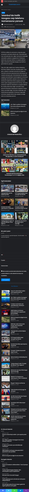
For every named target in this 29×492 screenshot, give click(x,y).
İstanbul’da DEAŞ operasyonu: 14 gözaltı (7, 207)
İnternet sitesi (4, 265)
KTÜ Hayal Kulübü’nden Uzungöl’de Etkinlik (21, 193)
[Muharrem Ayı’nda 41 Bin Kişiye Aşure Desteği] (21, 215)
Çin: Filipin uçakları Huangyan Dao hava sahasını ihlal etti (19, 298)
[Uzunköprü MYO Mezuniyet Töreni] (6, 404)
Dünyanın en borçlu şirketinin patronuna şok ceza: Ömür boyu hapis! (19, 410)
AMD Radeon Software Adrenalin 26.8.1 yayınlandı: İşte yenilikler (18, 312)
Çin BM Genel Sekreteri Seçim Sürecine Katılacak (19, 396)
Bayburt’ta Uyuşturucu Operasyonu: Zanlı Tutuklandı (19, 377)
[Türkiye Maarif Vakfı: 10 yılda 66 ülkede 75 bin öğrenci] (7, 215)
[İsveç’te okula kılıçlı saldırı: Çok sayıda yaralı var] (6, 293)
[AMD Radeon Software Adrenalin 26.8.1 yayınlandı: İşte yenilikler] (6, 312)
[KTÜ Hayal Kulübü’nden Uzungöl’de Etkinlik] (21, 188)
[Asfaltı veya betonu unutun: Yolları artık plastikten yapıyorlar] (6, 418)
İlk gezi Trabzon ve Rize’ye (18, 383)
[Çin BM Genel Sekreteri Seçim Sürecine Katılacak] (6, 398)
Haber (9, 9)
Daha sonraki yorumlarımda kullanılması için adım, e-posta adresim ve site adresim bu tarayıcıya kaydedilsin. (14, 273)
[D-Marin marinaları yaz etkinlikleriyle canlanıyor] (6, 306)
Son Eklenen (14, 286)
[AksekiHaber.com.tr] (14, 4)
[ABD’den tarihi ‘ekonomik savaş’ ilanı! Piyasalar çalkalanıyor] (6, 326)
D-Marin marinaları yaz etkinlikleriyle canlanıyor (14, 1)
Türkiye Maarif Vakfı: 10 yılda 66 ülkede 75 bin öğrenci (7, 222)
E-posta (3, 260)
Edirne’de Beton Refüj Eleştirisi (19, 357)
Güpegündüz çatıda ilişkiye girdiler (6, 193)
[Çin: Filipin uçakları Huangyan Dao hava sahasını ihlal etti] (5, 106)
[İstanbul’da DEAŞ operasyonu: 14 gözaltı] (7, 202)
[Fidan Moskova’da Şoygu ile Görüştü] (6, 391)
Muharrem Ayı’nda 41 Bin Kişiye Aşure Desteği (20, 222)
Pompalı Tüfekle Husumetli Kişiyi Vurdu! (21, 207)
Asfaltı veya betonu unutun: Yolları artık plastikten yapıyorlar (18, 417)
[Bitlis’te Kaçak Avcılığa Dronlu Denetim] (5, 113)
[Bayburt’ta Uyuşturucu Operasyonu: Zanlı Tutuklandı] (6, 378)
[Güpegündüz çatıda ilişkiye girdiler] (7, 188)
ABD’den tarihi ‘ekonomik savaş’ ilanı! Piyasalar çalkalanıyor (18, 325)
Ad (2, 254)
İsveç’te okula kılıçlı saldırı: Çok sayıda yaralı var (18, 291)
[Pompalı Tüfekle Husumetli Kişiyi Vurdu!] (21, 202)
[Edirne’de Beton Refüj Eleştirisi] (6, 359)
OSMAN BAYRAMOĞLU (8, 24)
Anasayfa (4, 9)
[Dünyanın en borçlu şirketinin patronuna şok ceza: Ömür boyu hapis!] (6, 411)
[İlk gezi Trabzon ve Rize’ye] (6, 385)
